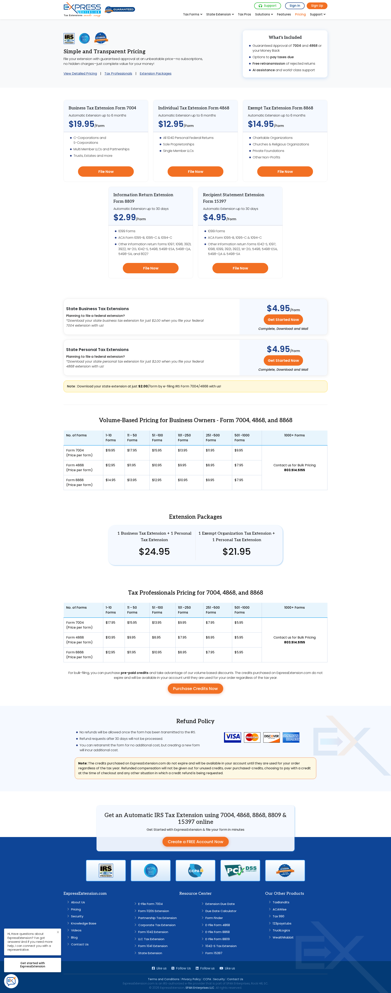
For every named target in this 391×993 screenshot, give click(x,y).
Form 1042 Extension (153, 932)
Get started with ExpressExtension (32, 964)
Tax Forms (191, 14)
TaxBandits (281, 902)
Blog (74, 937)
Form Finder (214, 918)
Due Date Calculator (220, 911)
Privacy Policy (191, 979)
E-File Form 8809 (217, 939)
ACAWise (280, 909)
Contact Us (80, 944)
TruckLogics (281, 930)
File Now (106, 171)
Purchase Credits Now (195, 688)
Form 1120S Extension (153, 911)
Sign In (295, 5)
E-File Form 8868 (217, 932)
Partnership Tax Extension (157, 918)
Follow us (207, 968)
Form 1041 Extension (153, 946)
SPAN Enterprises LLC (200, 988)
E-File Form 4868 (217, 925)
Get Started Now (283, 319)
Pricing (300, 14)
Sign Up (317, 5)
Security (77, 916)
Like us (161, 968)
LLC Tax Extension (151, 939)
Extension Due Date (220, 904)
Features (284, 14)
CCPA (207, 979)
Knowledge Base (83, 923)
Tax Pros (244, 14)
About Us (78, 902)
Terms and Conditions (163, 979)
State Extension (218, 14)
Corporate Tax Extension (157, 925)
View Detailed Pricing (80, 73)
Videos (76, 930)
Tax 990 (278, 916)
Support (270, 5)
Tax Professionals (118, 73)
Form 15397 (213, 953)
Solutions (262, 14)
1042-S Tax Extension (221, 946)
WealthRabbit (283, 937)
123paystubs (282, 923)
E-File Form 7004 (150, 904)
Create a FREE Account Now (195, 842)
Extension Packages (155, 73)
